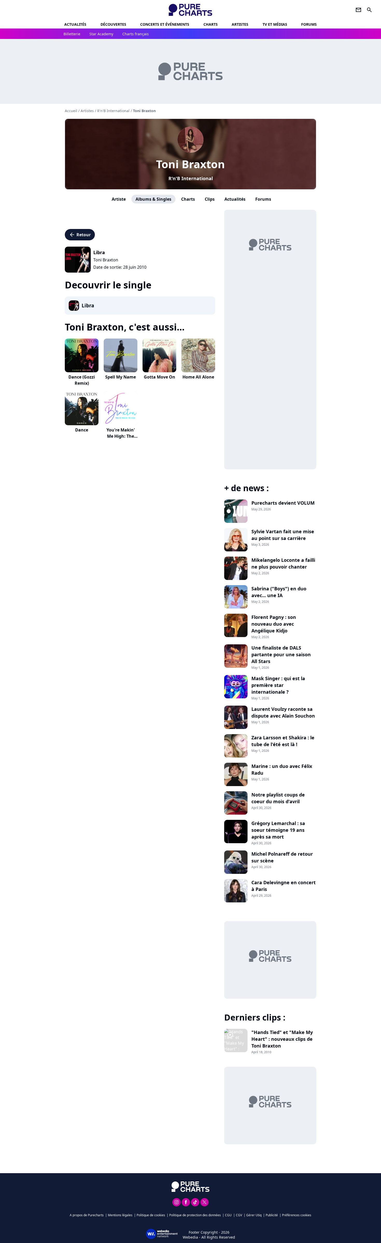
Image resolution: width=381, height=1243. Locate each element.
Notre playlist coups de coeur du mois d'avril (278, 798)
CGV (239, 1215)
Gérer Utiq (254, 1215)
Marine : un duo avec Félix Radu (281, 769)
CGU (228, 1215)
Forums (263, 199)
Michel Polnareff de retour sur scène (282, 857)
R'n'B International (190, 178)
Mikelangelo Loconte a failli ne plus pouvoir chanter (283, 563)
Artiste (119, 199)
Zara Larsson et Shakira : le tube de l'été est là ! (282, 740)
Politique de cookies (151, 1215)
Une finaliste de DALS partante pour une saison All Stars (281, 654)
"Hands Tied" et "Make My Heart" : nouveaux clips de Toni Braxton (282, 1039)
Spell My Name (120, 377)
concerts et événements (164, 24)
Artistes (87, 110)
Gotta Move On (159, 377)
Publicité (272, 1215)
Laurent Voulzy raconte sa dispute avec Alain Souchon (283, 712)
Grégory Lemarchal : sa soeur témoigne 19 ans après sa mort (278, 830)
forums (309, 24)
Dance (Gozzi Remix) (81, 380)
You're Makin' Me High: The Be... (121, 436)
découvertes (113, 24)
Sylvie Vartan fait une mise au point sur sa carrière (282, 534)
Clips (210, 199)
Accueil (71, 110)
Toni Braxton (190, 164)
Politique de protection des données (195, 1215)
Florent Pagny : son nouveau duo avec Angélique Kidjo (273, 624)
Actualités (75, 24)
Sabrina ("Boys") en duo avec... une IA (278, 591)
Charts (210, 24)
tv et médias (275, 24)
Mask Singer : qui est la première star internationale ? (278, 685)
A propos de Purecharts (87, 1215)
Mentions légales (120, 1215)
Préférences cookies (296, 1215)
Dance (81, 430)
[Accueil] (191, 10)
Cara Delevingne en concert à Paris (283, 885)
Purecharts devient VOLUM (283, 503)
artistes (240, 24)
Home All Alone (198, 377)
